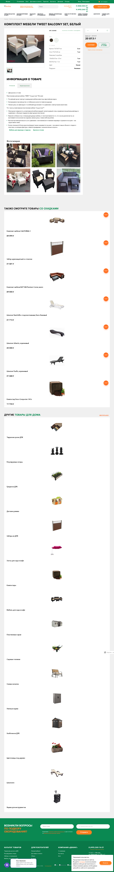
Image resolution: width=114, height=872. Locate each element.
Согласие (82, 862)
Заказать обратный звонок (97, 849)
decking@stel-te (68, 6)
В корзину (91, 45)
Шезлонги (97, 14)
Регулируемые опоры (10, 853)
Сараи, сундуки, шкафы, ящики (83, 14)
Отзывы (67, 1)
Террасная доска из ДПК (9, 14)
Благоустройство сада (70, 14)
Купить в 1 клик (104, 44)
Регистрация (85, 1)
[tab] (12, 85)
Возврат (33, 858)
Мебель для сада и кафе (11, 858)
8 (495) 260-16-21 (82, 10)
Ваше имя (46, 826)
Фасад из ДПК (32, 14)
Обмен (33, 856)
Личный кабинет (35, 851)
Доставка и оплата (35, 1)
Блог (27, 1)
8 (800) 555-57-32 (82, 7)
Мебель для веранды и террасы (55, 14)
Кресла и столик (38, 130)
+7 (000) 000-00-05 (86, 826)
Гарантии (45, 1)
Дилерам (60, 1)
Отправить (84, 832)
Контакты (53, 1)
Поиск (41, 6)
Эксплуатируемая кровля (22, 14)
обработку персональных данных (52, 833)
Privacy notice (109, 652)
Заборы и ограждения (41, 14)
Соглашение (48, 866)
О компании (20, 1)
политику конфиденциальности (57, 831)
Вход (79, 1)
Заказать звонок (102, 6)
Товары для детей (105, 14)
